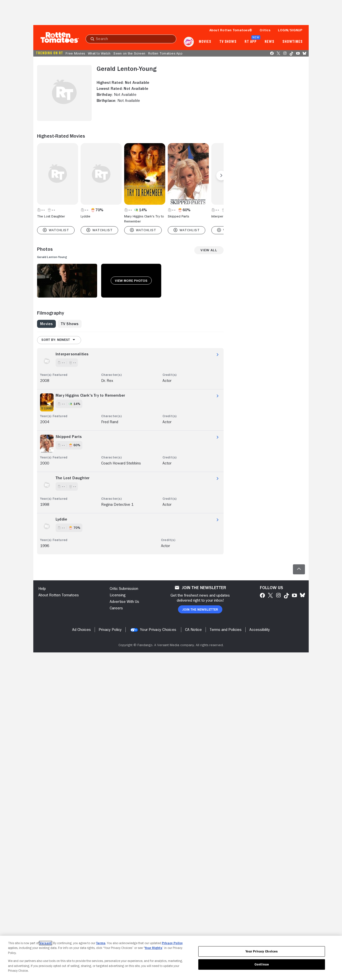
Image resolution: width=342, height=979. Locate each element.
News (269, 42)
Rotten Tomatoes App (165, 53)
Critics (265, 30)
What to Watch (99, 53)
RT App (250, 42)
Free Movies (75, 53)
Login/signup (290, 30)
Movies (205, 42)
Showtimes (292, 42)
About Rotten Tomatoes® (230, 30)
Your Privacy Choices (158, 630)
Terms (100, 943)
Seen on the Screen (129, 53)
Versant (46, 943)
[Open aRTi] (188, 41)
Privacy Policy (172, 943)
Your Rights (153, 947)
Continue (261, 964)
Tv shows (228, 42)
